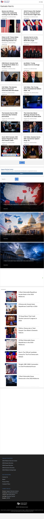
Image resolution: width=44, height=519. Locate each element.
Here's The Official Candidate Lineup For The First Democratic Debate (28, 354)
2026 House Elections (7, 465)
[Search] (16, 179)
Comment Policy (6, 484)
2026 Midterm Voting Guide (9, 470)
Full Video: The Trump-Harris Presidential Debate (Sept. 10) (32, 88)
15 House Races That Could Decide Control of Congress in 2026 (28, 318)
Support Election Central (12, 491)
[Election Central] (5, 2)
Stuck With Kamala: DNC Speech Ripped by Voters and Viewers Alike (10, 138)
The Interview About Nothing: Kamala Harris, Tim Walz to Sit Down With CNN (32, 115)
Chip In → (22, 173)
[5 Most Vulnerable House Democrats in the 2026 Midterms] (22, 267)
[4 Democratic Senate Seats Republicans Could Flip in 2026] (22, 241)
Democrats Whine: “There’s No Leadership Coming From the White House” (9, 13)
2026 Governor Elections (8, 467)
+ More (22, 162)
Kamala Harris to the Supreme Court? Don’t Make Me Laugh (31, 38)
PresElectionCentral (12, 492)
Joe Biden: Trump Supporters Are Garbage (32, 64)
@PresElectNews (11, 494)
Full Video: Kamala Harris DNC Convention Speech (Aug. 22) (32, 138)
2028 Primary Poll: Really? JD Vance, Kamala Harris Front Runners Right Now (32, 12)
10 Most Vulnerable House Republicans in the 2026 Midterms (27, 342)
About (4, 479)
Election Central (11, 496)
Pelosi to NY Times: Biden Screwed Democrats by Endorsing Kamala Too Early (10, 39)
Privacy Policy (5, 481)
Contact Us (5, 477)
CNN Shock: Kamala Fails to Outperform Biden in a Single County (10, 64)
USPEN (8, 498)
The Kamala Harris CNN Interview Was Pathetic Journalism (9, 114)
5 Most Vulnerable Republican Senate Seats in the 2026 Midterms (28, 294)
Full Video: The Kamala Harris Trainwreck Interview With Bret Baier (10, 88)
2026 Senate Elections (7, 463)
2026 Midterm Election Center (9, 460)
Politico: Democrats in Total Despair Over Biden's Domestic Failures (28, 330)
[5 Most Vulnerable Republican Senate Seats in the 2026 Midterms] (22, 211)
